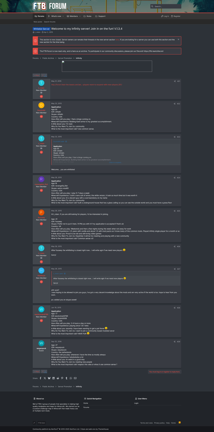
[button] (63, 16)
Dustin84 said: (58, 141)
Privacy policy (159, 423)
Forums (86, 407)
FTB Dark (41, 423)
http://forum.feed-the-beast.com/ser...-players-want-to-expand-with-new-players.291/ (86, 85)
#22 (178, 104)
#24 (178, 178)
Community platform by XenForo (56, 429)
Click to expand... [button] (115, 162)
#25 (178, 211)
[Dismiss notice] (178, 39)
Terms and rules (146, 423)
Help (168, 423)
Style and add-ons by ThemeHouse (95, 429)
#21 (178, 81)
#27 (178, 269)
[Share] (174, 81)
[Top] (177, 422)
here (117, 40)
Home (85, 403)
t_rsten (37, 32)
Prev (37, 75)
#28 (178, 308)
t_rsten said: (58, 273)
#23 (178, 137)
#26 (178, 246)
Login (136, 403)
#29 (178, 342)
